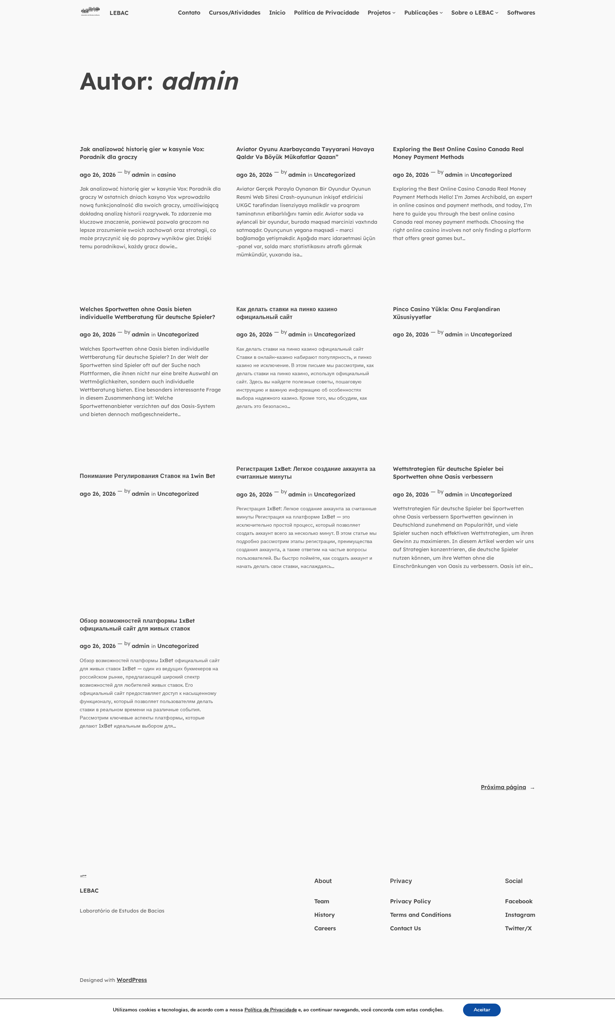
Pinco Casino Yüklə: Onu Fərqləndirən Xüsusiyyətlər (446, 312)
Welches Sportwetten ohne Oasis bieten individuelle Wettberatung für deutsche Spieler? (147, 312)
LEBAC (119, 12)
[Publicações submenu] (441, 12)
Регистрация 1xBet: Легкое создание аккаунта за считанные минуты (305, 472)
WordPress (132, 979)
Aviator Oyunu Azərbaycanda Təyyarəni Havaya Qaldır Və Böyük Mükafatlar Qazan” (305, 152)
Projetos (379, 12)
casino (166, 174)
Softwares (521, 12)
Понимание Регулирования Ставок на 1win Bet (147, 475)
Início (277, 12)
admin (140, 174)
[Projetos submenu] (394, 12)
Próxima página (508, 787)
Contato (189, 12)
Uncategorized (334, 174)
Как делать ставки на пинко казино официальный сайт (286, 312)
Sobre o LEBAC (472, 12)
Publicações (421, 12)
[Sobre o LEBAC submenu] (497, 12)
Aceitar (482, 1009)
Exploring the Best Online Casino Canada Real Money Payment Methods (458, 152)
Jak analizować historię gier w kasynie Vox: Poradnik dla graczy (142, 152)
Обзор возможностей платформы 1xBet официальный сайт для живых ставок (137, 624)
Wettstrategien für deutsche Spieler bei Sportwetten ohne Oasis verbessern (448, 472)
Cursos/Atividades (235, 12)
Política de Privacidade (326, 12)
